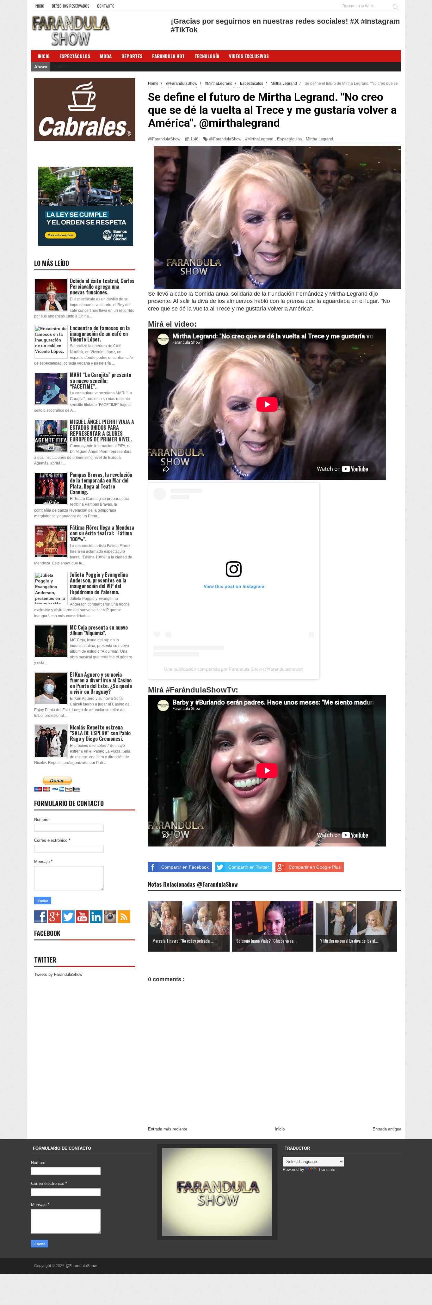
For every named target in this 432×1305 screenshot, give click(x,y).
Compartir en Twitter (248, 867)
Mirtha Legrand (319, 139)
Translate (326, 1169)
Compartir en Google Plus (315, 867)
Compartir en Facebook (185, 867)
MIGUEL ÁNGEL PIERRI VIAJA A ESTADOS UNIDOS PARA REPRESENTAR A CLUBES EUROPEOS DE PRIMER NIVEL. (102, 430)
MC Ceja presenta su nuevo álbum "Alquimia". (99, 630)
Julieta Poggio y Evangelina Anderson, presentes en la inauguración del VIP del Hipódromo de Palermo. (99, 583)
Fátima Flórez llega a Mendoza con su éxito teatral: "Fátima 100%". (102, 533)
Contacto (105, 6)
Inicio (39, 6)
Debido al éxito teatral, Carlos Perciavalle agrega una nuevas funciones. (102, 286)
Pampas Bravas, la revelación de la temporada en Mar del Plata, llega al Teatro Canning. (101, 483)
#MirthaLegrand (259, 139)
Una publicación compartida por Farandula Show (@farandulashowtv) (234, 669)
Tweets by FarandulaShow (58, 974)
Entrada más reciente (167, 1129)
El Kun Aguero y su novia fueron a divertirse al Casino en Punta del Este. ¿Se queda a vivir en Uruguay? (101, 683)
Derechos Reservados (70, 6)
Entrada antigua (387, 1129)
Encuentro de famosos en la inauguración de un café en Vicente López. (100, 333)
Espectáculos (74, 55)
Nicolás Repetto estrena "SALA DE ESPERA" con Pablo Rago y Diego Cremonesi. (100, 732)
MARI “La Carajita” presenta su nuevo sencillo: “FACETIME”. (100, 380)
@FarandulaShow (225, 139)
